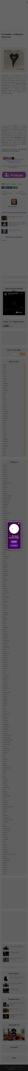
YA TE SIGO (14, 545)
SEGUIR (14, 541)
